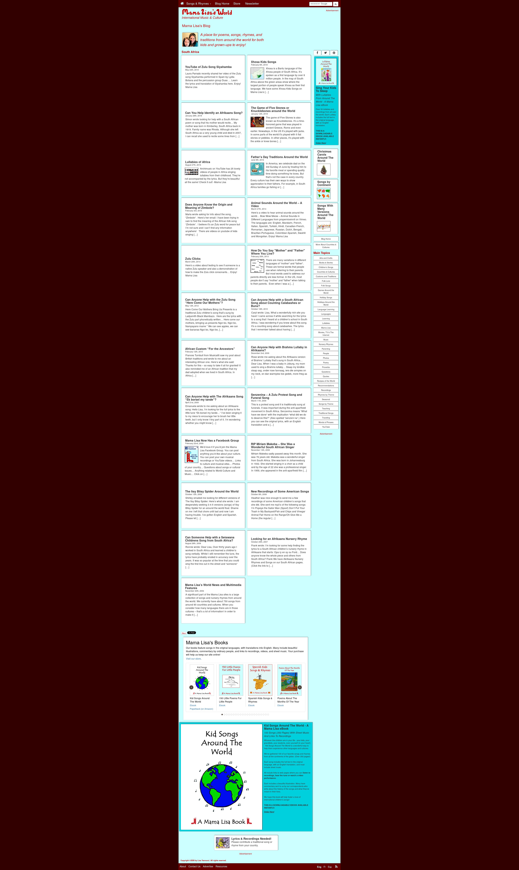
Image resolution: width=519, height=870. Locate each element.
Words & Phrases (326, 422)
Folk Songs (326, 285)
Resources (221, 866)
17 (259, 714)
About (183, 866)
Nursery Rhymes (326, 344)
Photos (326, 358)
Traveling (326, 417)
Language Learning (326, 309)
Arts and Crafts (326, 258)
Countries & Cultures (326, 271)
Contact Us (194, 866)
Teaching (326, 408)
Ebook (193, 705)
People (326, 353)
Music (325, 339)
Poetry (326, 362)
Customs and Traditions (326, 276)
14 (252, 714)
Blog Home (326, 238)
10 (243, 714)
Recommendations (326, 385)
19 (263, 714)
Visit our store (193, 658)
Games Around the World (326, 291)
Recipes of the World (326, 381)
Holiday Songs (326, 297)
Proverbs (326, 367)
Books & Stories (326, 262)
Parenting (326, 348)
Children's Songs (326, 267)
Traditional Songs (326, 413)
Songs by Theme (326, 404)
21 (268, 714)
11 (245, 714)
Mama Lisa (326, 327)
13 (249, 714)
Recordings (326, 390)
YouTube (326, 426)
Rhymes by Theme (326, 394)
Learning (326, 318)
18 (261, 714)
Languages (326, 314)
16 (256, 714)
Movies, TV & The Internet (326, 333)
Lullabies (326, 323)
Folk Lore (326, 281)
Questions (326, 371)
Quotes (326, 376)
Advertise (208, 866)
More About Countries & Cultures (326, 246)
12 (247, 714)
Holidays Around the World (326, 303)
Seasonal (326, 399)
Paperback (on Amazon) (201, 708)
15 (254, 714)
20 (266, 714)
